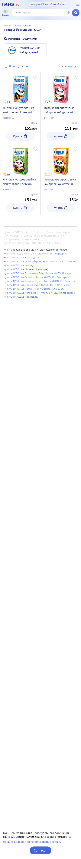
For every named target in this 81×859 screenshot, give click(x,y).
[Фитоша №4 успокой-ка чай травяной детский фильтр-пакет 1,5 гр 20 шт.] (20, 108)
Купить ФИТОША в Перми (55, 285)
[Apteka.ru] (10, 4)
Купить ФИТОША (13, 253)
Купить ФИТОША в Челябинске (21, 292)
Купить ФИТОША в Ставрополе (57, 292)
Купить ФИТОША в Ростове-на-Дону (24, 273)
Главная (8, 25)
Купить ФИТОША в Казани (18, 289)
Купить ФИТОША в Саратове (60, 281)
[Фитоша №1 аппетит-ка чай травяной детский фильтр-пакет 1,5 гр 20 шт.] (61, 108)
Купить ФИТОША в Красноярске (22, 285)
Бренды (18, 25)
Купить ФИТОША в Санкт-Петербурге (45, 253)
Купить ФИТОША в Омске (18, 265)
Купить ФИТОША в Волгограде (52, 277)
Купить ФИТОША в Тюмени (19, 277)
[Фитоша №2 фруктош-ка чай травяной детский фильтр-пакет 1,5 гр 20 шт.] (61, 179)
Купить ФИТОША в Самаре (50, 289)
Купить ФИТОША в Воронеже (59, 261)
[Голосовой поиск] (68, 13)
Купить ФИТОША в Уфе (58, 273)
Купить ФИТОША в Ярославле (20, 296)
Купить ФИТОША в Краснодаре (21, 257)
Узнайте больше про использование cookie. (32, 841)
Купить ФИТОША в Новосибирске (22, 261)
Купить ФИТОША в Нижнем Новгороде (25, 269)
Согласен (40, 850)
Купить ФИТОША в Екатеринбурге (23, 281)
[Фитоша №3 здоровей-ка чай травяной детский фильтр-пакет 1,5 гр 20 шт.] (20, 179)
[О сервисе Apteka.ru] (77, 4)
